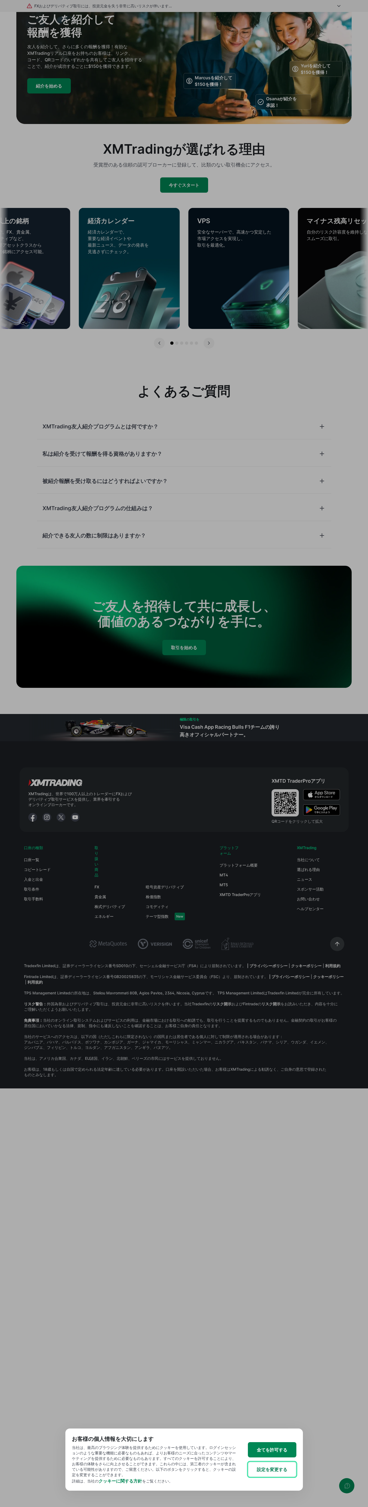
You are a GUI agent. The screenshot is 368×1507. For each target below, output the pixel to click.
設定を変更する (272, 1469)
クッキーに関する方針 (120, 1481)
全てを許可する (272, 1449)
